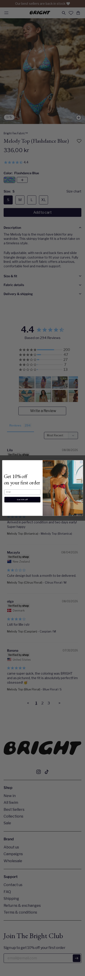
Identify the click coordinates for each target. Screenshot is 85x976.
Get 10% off (22, 499)
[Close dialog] (81, 462)
